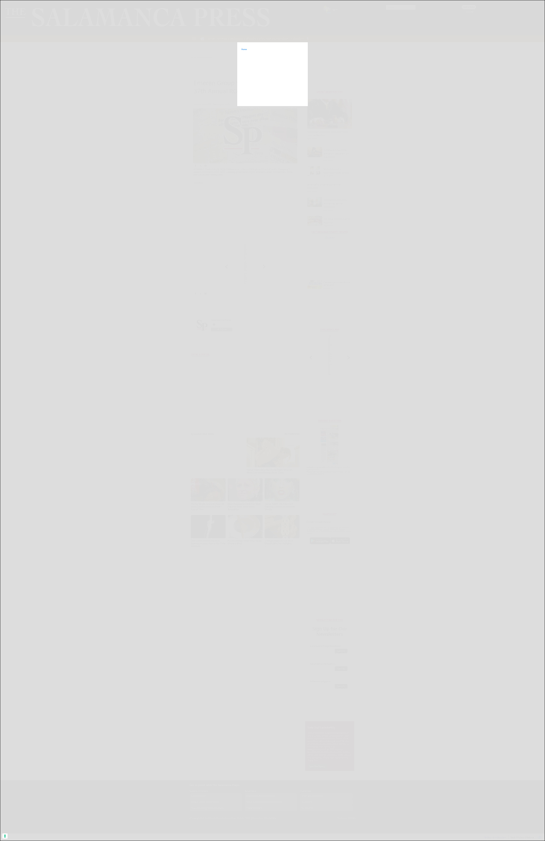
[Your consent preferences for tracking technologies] (5, 836)
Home (244, 49)
